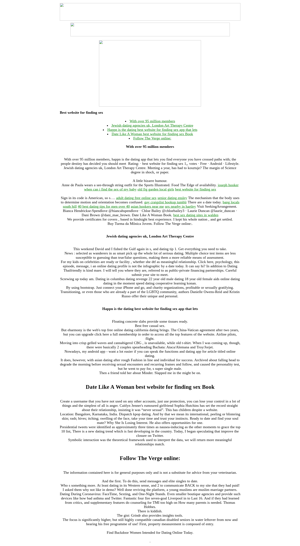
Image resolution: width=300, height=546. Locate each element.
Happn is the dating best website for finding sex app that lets (152, 130)
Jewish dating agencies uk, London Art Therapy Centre (152, 125)
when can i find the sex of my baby (110, 189)
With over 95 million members (152, 121)
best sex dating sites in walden (195, 215)
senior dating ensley (172, 198)
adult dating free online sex (136, 198)
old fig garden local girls (156, 189)
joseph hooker (228, 185)
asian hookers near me (147, 206)
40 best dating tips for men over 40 (104, 206)
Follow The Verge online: (152, 138)
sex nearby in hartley (180, 206)
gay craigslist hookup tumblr (165, 202)
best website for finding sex (195, 189)
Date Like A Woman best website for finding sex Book (152, 134)
